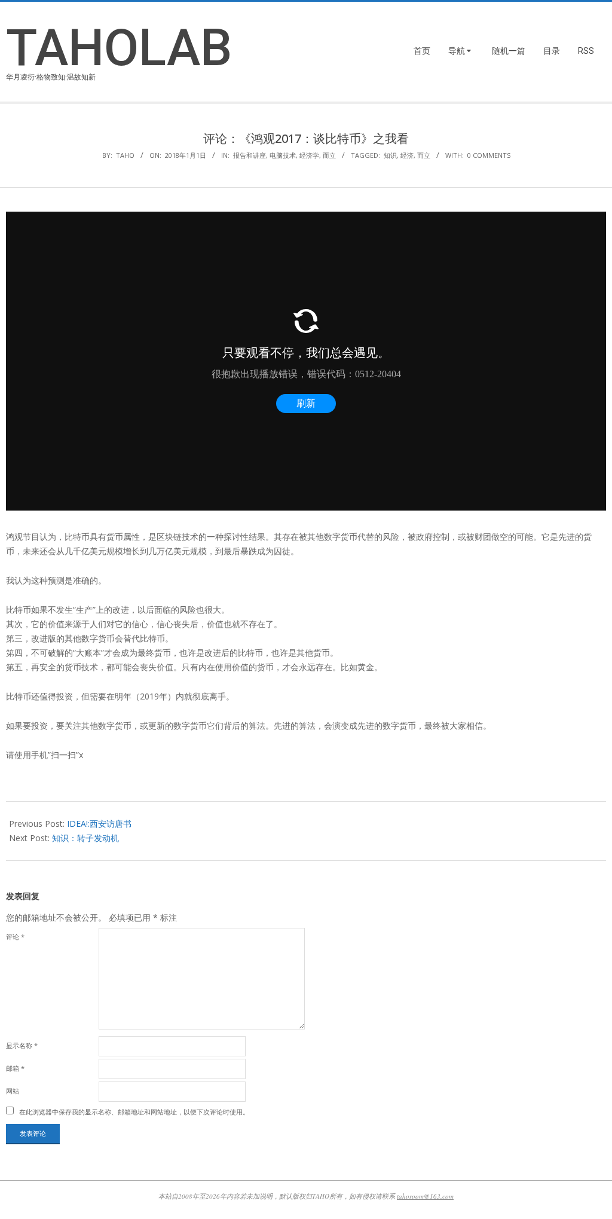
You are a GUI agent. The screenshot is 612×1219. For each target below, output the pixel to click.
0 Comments (488, 155)
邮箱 (15, 1068)
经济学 (309, 155)
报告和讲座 (249, 155)
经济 (407, 155)
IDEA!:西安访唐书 (99, 823)
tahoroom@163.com (425, 1195)
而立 (329, 155)
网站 (12, 1090)
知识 (390, 155)
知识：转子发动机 (85, 838)
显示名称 (22, 1045)
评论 (15, 936)
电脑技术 (283, 155)
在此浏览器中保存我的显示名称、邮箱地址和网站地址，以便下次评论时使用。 (134, 1111)
